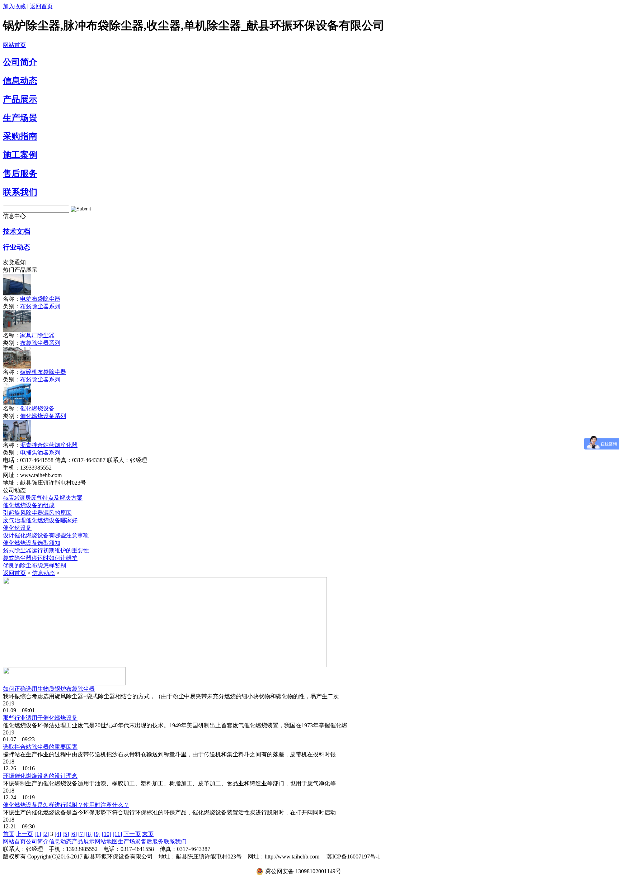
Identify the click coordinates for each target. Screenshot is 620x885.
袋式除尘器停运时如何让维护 (40, 558)
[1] (37, 834)
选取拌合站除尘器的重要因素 (40, 747)
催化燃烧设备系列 (43, 416)
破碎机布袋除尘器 (43, 372)
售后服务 (20, 173)
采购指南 (20, 136)
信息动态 (20, 80)
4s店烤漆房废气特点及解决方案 (43, 498)
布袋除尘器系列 (40, 306)
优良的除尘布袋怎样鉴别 (34, 565)
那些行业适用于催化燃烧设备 (40, 718)
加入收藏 (14, 6)
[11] (117, 834)
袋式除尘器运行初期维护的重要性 (46, 550)
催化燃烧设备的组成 (29, 505)
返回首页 (41, 6)
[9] (97, 834)
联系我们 (20, 192)
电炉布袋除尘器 (40, 299)
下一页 (132, 834)
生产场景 (20, 118)
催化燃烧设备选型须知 (31, 543)
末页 (148, 834)
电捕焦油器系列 (40, 452)
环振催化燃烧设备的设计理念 (40, 776)
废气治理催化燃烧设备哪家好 (40, 520)
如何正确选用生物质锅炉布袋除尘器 (49, 689)
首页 (8, 834)
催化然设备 (17, 528)
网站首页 (14, 45)
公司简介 (20, 62)
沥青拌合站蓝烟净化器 (49, 445)
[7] (81, 834)
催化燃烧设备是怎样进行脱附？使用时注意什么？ (66, 805)
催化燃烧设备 (37, 408)
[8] (89, 834)
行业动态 (16, 247)
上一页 (24, 834)
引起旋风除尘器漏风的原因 (37, 513)
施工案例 (20, 155)
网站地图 (106, 841)
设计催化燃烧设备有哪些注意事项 (46, 535)
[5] (65, 834)
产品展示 (20, 99)
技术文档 (16, 231)
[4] (58, 834)
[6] (73, 834)
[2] (45, 834)
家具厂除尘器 (37, 335)
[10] (106, 834)
